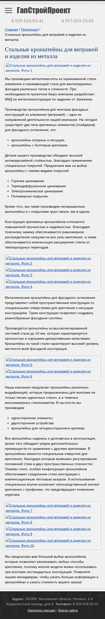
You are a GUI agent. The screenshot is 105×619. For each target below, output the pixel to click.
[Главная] (44, 10)
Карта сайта (68, 610)
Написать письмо (41, 610)
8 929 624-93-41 (27, 20)
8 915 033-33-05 (78, 20)
